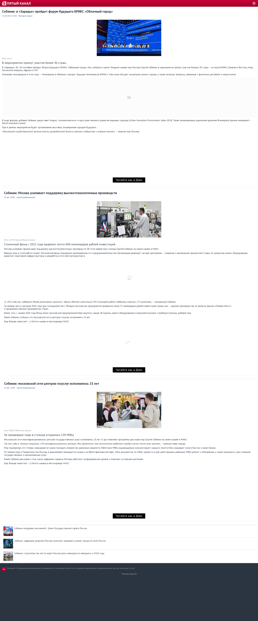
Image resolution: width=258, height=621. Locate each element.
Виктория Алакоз (25, 16)
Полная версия (129, 573)
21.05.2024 (6, 16)
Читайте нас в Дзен (129, 180)
